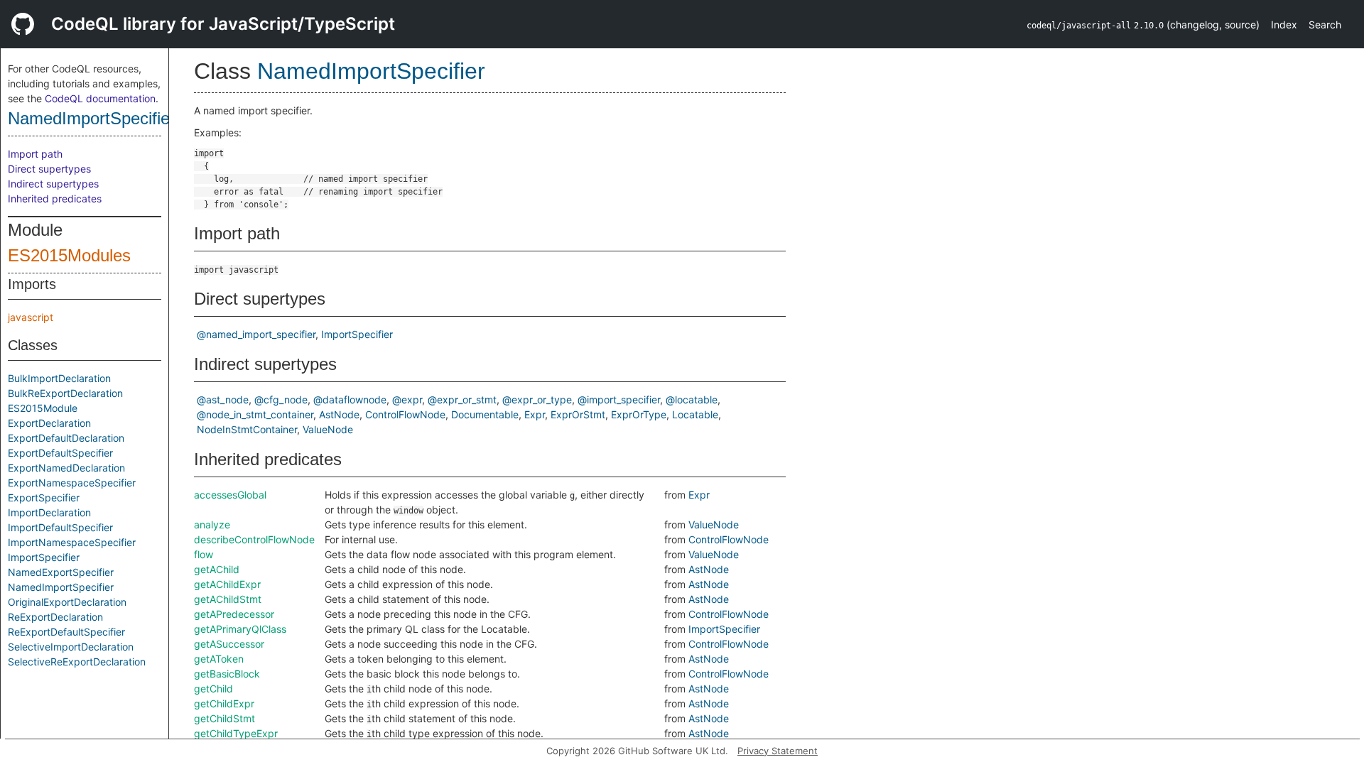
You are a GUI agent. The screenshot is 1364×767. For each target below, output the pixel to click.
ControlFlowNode (405, 414)
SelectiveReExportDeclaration (77, 662)
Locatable (695, 414)
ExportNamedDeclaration (66, 468)
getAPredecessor (234, 614)
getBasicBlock (227, 674)
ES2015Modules (69, 255)
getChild (213, 688)
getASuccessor (229, 644)
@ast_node (223, 399)
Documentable (485, 414)
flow (203, 554)
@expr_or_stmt (462, 399)
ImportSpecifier (44, 557)
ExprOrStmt (578, 414)
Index (1284, 24)
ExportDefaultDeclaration (66, 438)
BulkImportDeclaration (59, 378)
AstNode (339, 414)
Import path (35, 154)
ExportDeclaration (49, 423)
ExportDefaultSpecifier (60, 453)
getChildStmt (224, 718)
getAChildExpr (227, 584)
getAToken (219, 659)
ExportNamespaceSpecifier (72, 483)
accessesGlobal (230, 495)
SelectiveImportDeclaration (71, 647)
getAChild (216, 569)
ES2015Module (42, 408)
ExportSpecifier (44, 497)
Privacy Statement (777, 750)
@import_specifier (619, 399)
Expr (534, 414)
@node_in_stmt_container (255, 414)
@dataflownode (349, 399)
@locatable (692, 399)
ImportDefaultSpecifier (60, 527)
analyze (212, 524)
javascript (30, 317)
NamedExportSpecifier (61, 572)
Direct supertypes (49, 169)
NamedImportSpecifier (91, 118)
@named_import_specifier (256, 334)
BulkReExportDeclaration (65, 393)
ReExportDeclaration (55, 617)
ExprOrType (638, 414)
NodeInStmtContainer (247, 429)
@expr (407, 399)
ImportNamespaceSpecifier (72, 542)
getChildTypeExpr (236, 733)
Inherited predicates (55, 198)
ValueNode (328, 429)
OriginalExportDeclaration (67, 602)
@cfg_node (281, 399)
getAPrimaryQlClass (240, 629)
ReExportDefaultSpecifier (66, 632)
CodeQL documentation (100, 98)
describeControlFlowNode (254, 539)
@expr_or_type (537, 399)
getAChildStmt (227, 599)
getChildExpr (224, 703)
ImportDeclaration (49, 512)
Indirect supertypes (53, 184)
